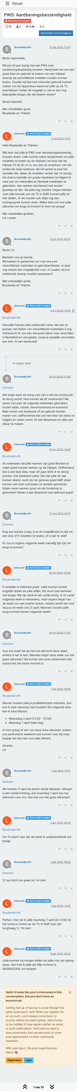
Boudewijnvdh (22, 47)
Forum (17, 3)
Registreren (14, 1060)
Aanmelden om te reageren (56, 33)
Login (28, 1060)
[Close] (69, 992)
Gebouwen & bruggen (19, 21)
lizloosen (19, 133)
